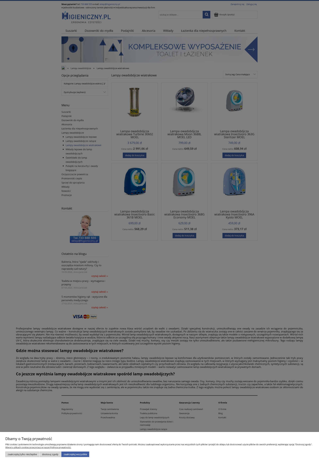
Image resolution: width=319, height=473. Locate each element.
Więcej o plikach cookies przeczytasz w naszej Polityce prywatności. (38, 447)
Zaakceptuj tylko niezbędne (22, 454)
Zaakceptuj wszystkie (75, 454)
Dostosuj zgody (50, 454)
